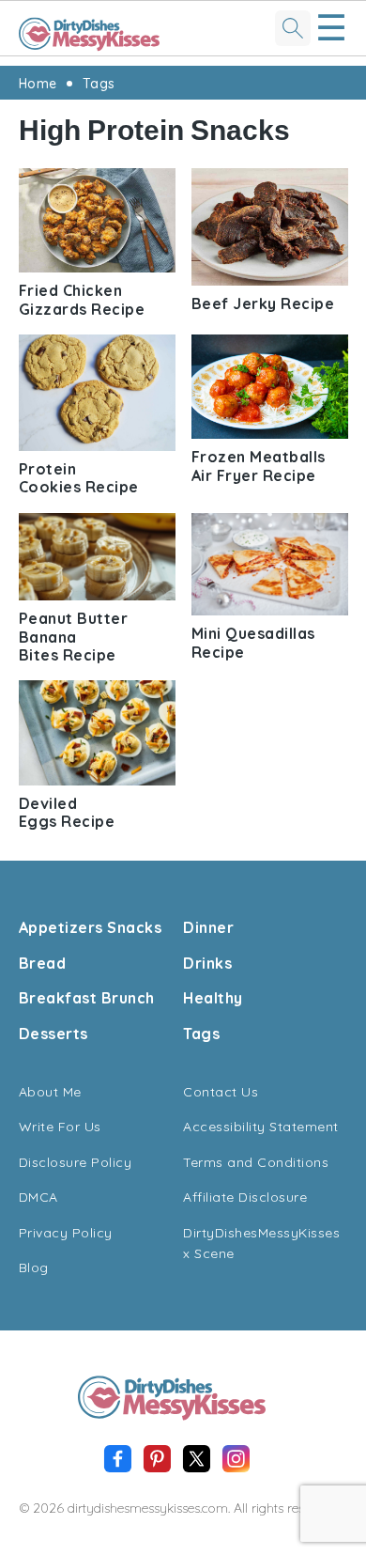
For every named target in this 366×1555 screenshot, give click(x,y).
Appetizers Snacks (90, 927)
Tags (99, 83)
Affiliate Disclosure (245, 1197)
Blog (34, 1267)
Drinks (207, 963)
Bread (43, 963)
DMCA (38, 1197)
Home (38, 83)
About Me (50, 1091)
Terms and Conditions (255, 1162)
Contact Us (220, 1091)
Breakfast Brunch (87, 997)
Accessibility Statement (261, 1126)
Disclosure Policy (75, 1162)
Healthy (213, 997)
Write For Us (60, 1126)
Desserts (53, 1033)
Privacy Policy (66, 1232)
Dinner (208, 927)
